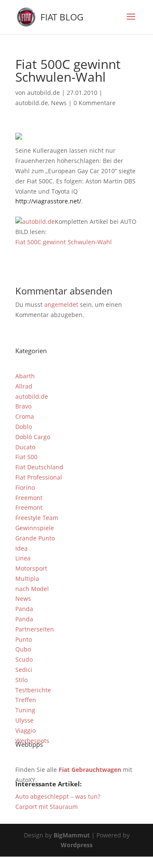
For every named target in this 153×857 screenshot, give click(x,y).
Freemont (28, 498)
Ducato (25, 447)
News (59, 103)
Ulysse (24, 720)
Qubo (23, 649)
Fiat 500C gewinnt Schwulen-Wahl (63, 242)
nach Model (32, 589)
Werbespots (32, 741)
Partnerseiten (34, 629)
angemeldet (61, 304)
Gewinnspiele (34, 528)
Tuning (25, 710)
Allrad (23, 386)
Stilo (21, 680)
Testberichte (33, 690)
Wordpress (77, 845)
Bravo (23, 406)
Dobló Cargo (32, 437)
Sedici (23, 670)
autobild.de (43, 93)
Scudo (24, 659)
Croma (24, 416)
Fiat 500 (26, 457)
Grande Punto (35, 538)
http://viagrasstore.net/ (48, 201)
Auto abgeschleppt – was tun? (57, 796)
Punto (23, 639)
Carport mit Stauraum (46, 807)
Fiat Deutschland (39, 467)
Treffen (25, 700)
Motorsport (31, 568)
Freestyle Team (36, 518)
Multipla (27, 578)
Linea (23, 558)
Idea (21, 548)
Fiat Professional (38, 477)
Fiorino (25, 487)
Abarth (25, 376)
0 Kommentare (95, 103)
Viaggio (25, 730)
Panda (24, 609)
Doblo (23, 427)
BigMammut (72, 835)
